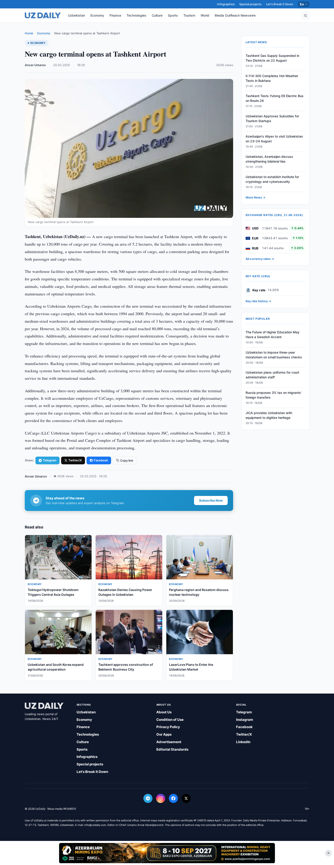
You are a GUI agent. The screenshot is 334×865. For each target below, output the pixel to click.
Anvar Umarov (35, 65)
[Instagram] (160, 798)
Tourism (189, 15)
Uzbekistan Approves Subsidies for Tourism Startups (272, 118)
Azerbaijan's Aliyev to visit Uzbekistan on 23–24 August (274, 138)
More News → (255, 197)
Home (29, 33)
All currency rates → (260, 259)
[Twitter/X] (186, 798)
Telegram (49, 460)
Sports (173, 15)
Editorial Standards (172, 749)
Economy (97, 15)
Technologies (136, 15)
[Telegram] (147, 798)
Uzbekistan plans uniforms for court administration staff (272, 375)
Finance (115, 15)
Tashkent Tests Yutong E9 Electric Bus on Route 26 (275, 98)
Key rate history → (258, 301)
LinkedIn (243, 742)
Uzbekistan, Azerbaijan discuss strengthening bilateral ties (269, 159)
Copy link (126, 460)
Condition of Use (170, 719)
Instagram (244, 719)
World (205, 15)
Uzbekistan (76, 15)
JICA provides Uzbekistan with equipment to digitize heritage (269, 415)
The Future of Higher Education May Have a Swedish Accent (272, 334)
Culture (157, 15)
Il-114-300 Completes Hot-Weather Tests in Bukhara (272, 78)
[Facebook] (173, 798)
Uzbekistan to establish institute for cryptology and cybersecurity (272, 179)
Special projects (250, 4)
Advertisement (168, 742)
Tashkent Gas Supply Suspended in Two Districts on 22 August (272, 58)
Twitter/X (75, 460)
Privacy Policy (168, 727)
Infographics (226, 4)
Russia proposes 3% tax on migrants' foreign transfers (274, 395)
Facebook (101, 460)
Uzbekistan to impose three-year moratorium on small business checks (274, 354)
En (302, 4)
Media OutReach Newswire (235, 15)
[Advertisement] (167, 853)
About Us (164, 712)
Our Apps (164, 734)
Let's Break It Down (279, 4)
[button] (305, 15)
